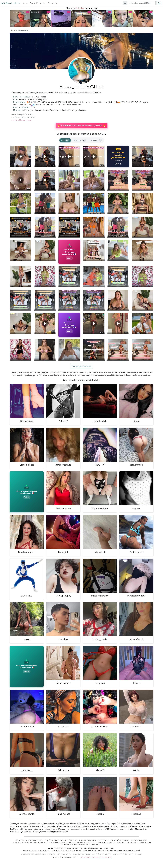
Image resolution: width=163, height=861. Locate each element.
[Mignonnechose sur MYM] (100, 488)
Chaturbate (52, 3)
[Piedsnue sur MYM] (136, 794)
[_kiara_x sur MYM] (136, 663)
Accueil (25, 3)
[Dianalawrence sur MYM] (63, 663)
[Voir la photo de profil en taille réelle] (81, 77)
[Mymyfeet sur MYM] (100, 532)
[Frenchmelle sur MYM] (136, 445)
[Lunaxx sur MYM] (27, 619)
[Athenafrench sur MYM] (136, 619)
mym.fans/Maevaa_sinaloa (21, 120)
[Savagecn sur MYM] (100, 663)
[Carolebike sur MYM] (136, 707)
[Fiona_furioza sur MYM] (63, 794)
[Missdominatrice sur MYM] (100, 576)
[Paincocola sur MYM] (63, 750)
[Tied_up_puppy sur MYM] (63, 576)
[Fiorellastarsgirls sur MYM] (27, 532)
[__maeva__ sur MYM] (27, 750)
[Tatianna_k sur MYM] (63, 707)
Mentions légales (89, 857)
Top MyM (34, 3)
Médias (43, 3)
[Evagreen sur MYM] (136, 488)
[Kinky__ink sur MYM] (100, 445)
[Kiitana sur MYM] (136, 401)
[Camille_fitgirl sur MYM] (27, 445)
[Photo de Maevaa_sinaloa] (69, 180)
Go (159, 3)
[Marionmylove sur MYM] (63, 488)
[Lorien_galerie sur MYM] (100, 619)
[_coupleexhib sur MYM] (100, 401)
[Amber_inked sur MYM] (136, 532)
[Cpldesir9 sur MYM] (63, 401)
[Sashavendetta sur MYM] (27, 794)
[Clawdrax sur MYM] (63, 619)
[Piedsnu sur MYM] (100, 794)
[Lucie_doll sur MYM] (63, 532)
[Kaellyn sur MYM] (136, 750)
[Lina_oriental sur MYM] (27, 401)
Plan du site (106, 857)
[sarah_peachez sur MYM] (63, 445)
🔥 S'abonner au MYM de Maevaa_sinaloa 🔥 (81, 125)
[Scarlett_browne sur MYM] (100, 707)
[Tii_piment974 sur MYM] (27, 707)
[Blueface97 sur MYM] (27, 576)
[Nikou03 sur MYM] (100, 750)
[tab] (65, 140)
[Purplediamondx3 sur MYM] (136, 576)
